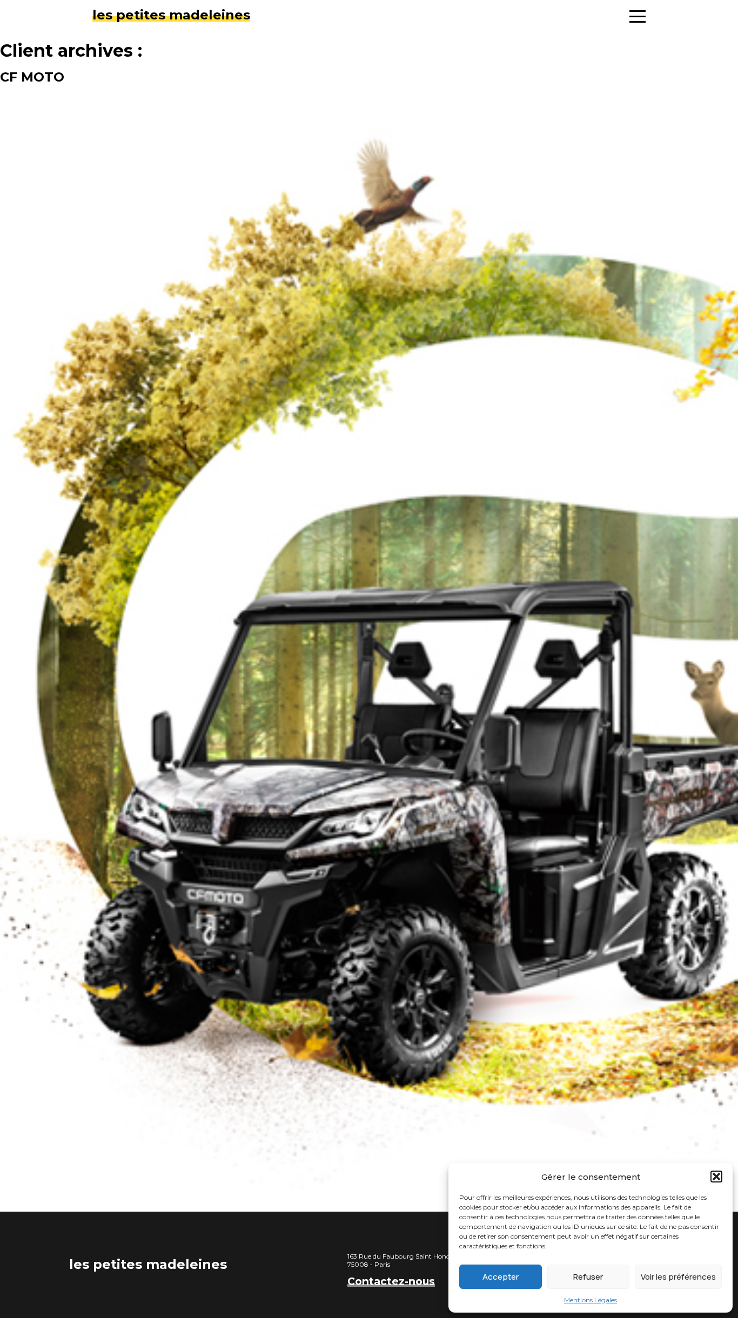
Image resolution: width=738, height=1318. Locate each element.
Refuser (588, 1276)
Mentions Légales (590, 1300)
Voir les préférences (678, 1276)
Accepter (500, 1276)
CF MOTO (32, 77)
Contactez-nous (391, 1281)
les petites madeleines (171, 15)
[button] (716, 1176)
